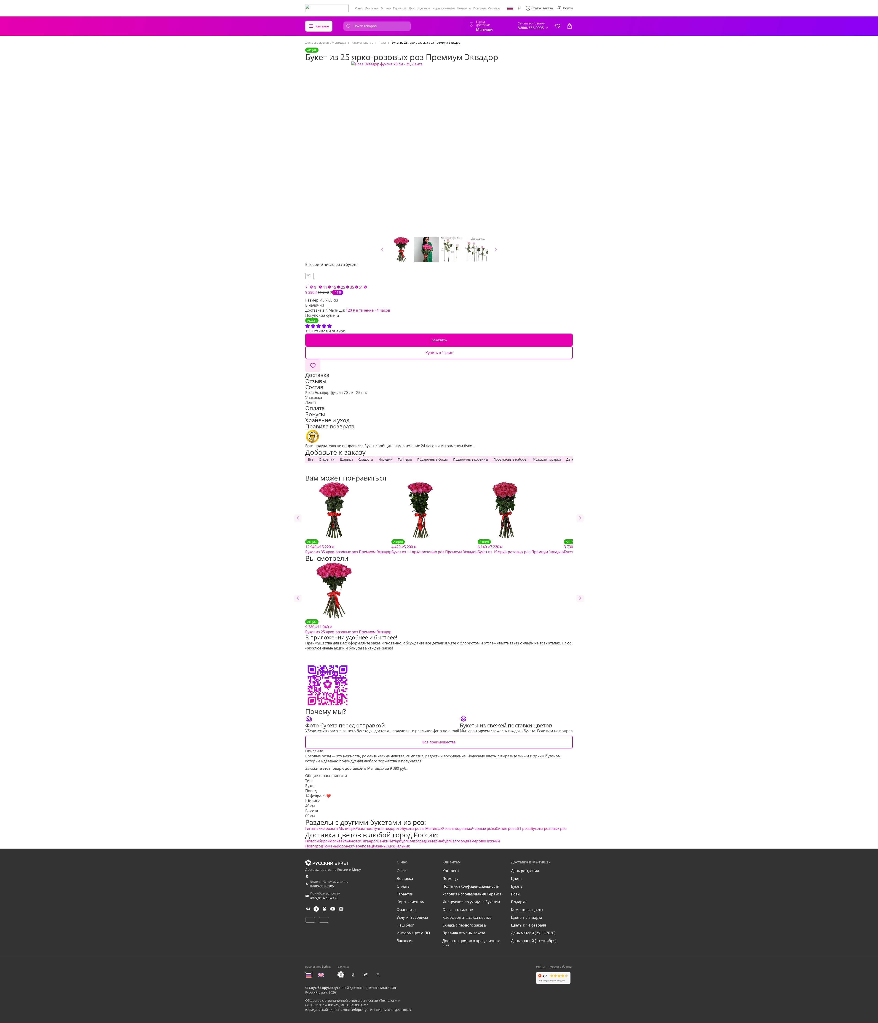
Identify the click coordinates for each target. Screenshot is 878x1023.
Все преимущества (439, 742)
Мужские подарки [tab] (547, 459)
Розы (515, 894)
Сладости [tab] (365, 459)
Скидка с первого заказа (464, 925)
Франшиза (406, 909)
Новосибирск (317, 841)
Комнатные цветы (527, 909)
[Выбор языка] (510, 8)
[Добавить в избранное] (312, 365)
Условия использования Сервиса (472, 894)
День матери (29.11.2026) (533, 932)
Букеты (517, 886)
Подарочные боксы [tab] (432, 459)
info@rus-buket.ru (324, 898)
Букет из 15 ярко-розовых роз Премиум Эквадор (521, 547)
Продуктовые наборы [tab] (510, 459)
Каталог (322, 26)
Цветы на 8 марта (526, 917)
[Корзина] (569, 26)
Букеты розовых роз (549, 828)
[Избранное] (557, 26)
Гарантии (400, 8)
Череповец (363, 846)
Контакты (464, 8)
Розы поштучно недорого (379, 828)
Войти (568, 8)
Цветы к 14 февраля (528, 925)
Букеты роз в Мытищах (422, 828)
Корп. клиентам (444, 8)
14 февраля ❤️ (318, 795)
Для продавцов (419, 8)
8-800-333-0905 (322, 886)
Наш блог (405, 925)
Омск (390, 846)
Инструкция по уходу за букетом (471, 901)
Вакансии (405, 940)
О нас (359, 8)
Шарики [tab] (346, 459)
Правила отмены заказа (463, 932)
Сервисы (494, 8)
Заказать (439, 339)
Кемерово (476, 841)
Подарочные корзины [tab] (470, 459)
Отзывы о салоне (457, 909)
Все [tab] (310, 459)
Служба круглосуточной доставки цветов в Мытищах (352, 988)
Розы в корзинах (457, 828)
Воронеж (345, 846)
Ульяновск (352, 841)
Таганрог (369, 841)
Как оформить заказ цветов (466, 917)
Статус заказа (542, 8)
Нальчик (402, 846)
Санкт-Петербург (392, 841)
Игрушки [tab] (385, 459)
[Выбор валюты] (519, 8)
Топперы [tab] (405, 459)
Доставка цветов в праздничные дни (471, 943)
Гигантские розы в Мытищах (330, 828)
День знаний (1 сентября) (534, 940)
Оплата (385, 8)
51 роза (524, 828)
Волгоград (416, 841)
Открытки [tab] (327, 459)
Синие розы (506, 828)
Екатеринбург (438, 841)
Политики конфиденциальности (470, 886)
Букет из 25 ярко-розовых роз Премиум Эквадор (348, 627)
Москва (336, 841)
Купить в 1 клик (439, 352)
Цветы (516, 878)
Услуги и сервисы (412, 917)
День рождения (525, 870)
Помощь (479, 8)
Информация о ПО (413, 932)
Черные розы (484, 828)
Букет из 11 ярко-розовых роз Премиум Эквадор (434, 547)
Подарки (519, 901)
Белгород (458, 841)
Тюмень (330, 846)
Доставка (371, 8)
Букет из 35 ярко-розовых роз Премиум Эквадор (348, 547)
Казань (379, 846)
